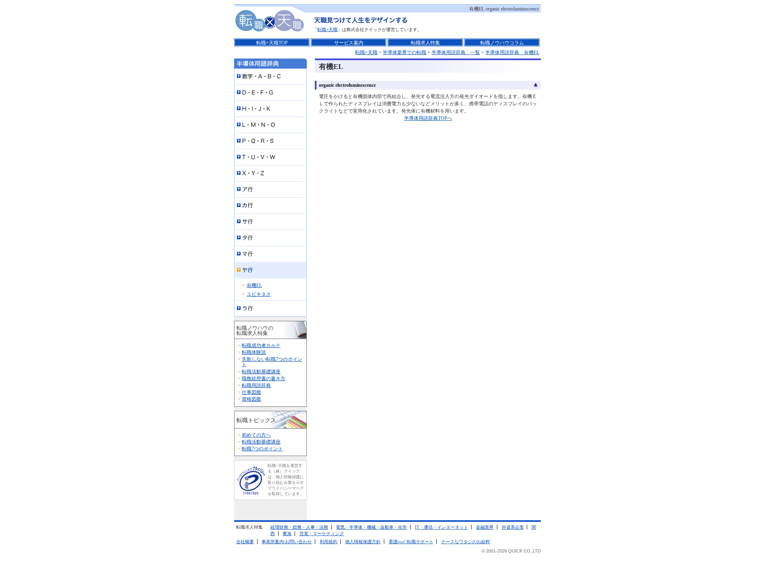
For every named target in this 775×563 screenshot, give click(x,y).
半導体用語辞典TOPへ (428, 118)
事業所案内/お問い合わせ (287, 541)
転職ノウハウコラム (502, 43)
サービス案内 (348, 43)
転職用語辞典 (256, 385)
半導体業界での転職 (404, 52)
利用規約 (328, 541)
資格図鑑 (251, 399)
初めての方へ (256, 435)
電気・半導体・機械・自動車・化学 (371, 527)
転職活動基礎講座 (261, 372)
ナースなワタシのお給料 (465, 541)
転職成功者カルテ (261, 345)
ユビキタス (259, 294)
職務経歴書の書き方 (263, 378)
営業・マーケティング (322, 533)
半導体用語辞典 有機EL (512, 52)
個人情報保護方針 (363, 541)
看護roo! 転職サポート (411, 541)
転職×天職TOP (272, 43)
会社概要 (245, 541)
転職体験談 (254, 352)
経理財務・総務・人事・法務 (299, 527)
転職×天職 (327, 29)
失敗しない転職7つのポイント (272, 361)
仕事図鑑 (251, 392)
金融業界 (485, 527)
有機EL (254, 285)
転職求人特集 (425, 43)
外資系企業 (513, 527)
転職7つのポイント (262, 449)
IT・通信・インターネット (441, 527)
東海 (287, 533)
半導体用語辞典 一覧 (455, 52)
